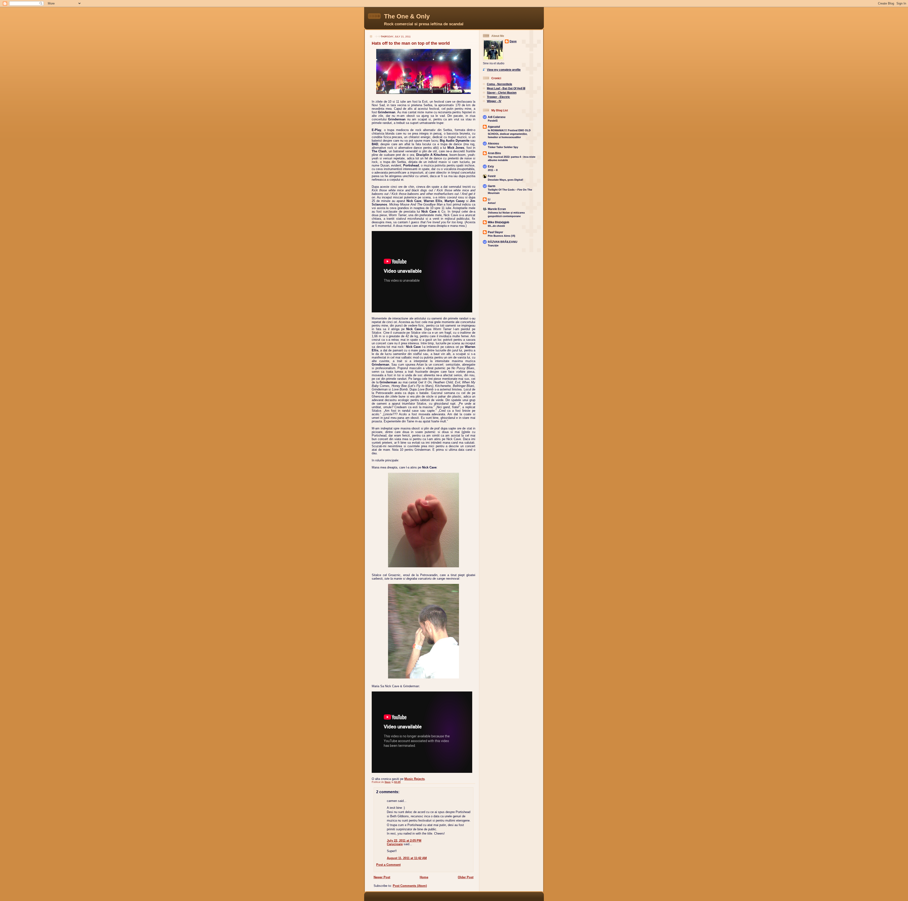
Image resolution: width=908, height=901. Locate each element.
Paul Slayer (495, 232)
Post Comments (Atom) (410, 886)
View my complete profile (504, 69)
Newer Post (382, 877)
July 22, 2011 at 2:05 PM (404, 840)
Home (424, 877)
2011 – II (493, 170)
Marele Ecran (497, 208)
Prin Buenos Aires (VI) (501, 235)
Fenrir (492, 176)
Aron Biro (494, 153)
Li (489, 199)
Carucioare (395, 844)
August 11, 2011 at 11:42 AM (407, 858)
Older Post (465, 877)
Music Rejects (414, 779)
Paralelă (493, 120)
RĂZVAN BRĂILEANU (502, 241)
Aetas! (492, 202)
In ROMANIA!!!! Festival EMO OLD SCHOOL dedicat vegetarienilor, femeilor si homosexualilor (509, 134)
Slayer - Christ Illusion (501, 92)
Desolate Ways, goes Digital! (505, 179)
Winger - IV (494, 101)
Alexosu (493, 143)
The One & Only (407, 16)
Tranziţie (493, 245)
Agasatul (494, 126)
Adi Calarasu (496, 116)
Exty (491, 166)
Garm (491, 186)
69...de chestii (496, 225)
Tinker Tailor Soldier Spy (503, 147)
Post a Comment (388, 864)
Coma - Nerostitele (499, 84)
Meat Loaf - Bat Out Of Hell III (506, 88)
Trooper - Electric (498, 96)
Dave (513, 41)
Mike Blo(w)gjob (498, 222)
